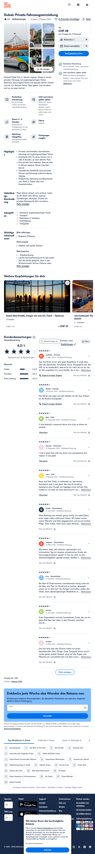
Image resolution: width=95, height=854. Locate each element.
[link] (37, 305)
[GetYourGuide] (7, 4)
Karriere (62, 807)
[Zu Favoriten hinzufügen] (67, 283)
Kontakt (42, 803)
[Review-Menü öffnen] (89, 356)
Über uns (62, 803)
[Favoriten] (69, 5)
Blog (60, 811)
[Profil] (87, 5)
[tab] (19, 740)
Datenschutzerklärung (47, 811)
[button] (15, 19)
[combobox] (68, 344)
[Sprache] (78, 5)
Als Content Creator (84, 810)
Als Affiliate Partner (83, 814)
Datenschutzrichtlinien (12, 729)
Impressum (43, 807)
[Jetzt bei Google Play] (28, 804)
